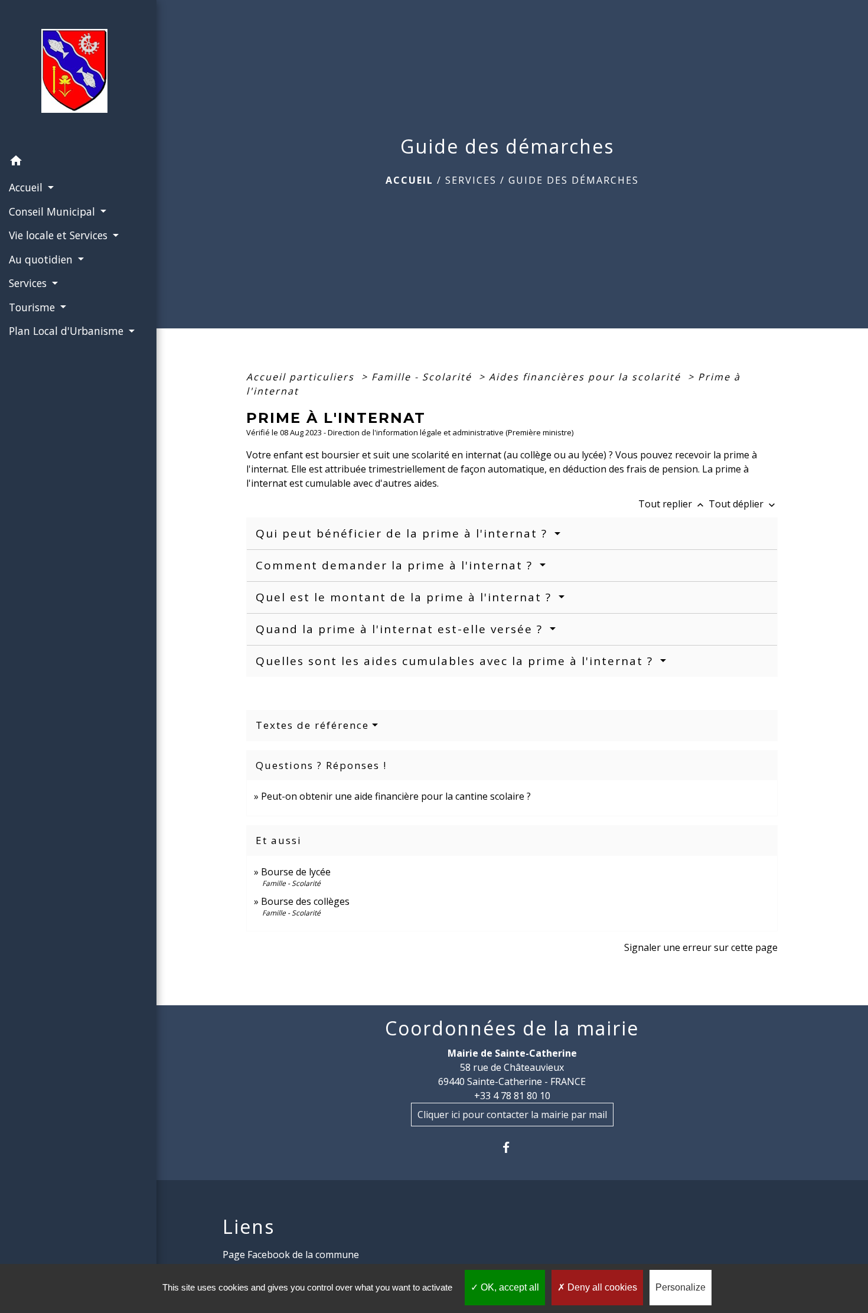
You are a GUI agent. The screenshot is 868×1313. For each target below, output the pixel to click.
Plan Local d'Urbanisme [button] (67, 331)
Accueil (409, 180)
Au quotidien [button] (42, 259)
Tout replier (672, 503)
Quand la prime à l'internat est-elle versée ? (401, 629)
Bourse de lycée (296, 871)
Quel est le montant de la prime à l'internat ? (406, 597)
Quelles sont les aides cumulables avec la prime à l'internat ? (456, 661)
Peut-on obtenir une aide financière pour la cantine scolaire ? (396, 796)
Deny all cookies (601, 1287)
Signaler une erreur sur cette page (701, 947)
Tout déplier (743, 503)
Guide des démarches (573, 180)
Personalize (680, 1287)
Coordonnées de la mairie (512, 1028)
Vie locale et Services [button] (59, 235)
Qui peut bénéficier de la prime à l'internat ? (404, 533)
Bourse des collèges (305, 901)
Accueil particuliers (302, 376)
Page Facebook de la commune (291, 1254)
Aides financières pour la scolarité (586, 376)
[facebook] (512, 1147)
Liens (249, 1227)
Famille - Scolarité (423, 376)
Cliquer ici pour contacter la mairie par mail (512, 1114)
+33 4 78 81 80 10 (512, 1095)
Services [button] (29, 283)
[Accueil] (78, 74)
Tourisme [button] (33, 307)
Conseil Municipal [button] (53, 211)
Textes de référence (312, 725)
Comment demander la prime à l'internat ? (396, 565)
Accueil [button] (27, 187)
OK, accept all (508, 1287)
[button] (78, 162)
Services (471, 180)
